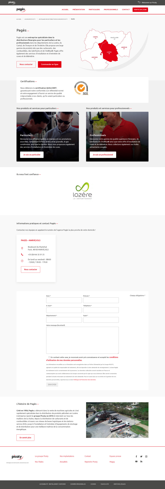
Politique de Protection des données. (85, 379)
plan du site (105, 484)
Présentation (79, 9)
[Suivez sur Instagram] (146, 456)
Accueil (65, 9)
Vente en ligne (140, 10)
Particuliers (94, 9)
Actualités (63, 462)
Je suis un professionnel (103, 155)
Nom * (48, 296)
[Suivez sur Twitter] (141, 456)
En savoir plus (25, 438)
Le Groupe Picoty (30, 19)
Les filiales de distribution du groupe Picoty (53, 19)
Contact (126, 9)
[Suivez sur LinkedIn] (141, 461)
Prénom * (86, 296)
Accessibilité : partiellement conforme (53, 484)
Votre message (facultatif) (55, 325)
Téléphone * (87, 305)
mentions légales (119, 484)
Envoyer (52, 385)
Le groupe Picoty (41, 456)
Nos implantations (67, 456)
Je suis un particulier (31, 155)
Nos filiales (39, 462)
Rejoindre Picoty (91, 462)
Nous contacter (26, 64)
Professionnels (111, 9)
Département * (51, 315)
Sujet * (85, 315)
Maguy (112, 462)
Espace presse (115, 456)
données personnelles (78, 484)
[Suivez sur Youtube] (136, 461)
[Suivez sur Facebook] (136, 456)
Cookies (93, 484)
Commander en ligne (49, 64)
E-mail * (49, 305)
